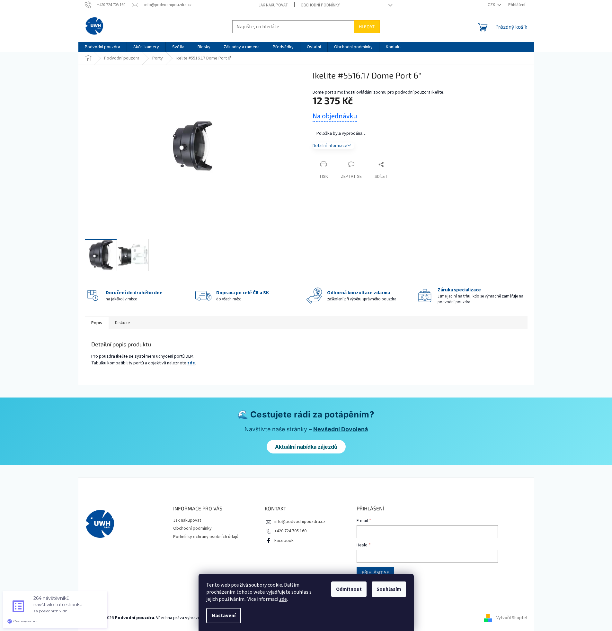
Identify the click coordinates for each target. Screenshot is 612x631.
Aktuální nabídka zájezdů (306, 447)
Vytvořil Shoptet (512, 618)
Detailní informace (330, 145)
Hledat (367, 26)
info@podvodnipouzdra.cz (299, 521)
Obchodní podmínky (320, 5)
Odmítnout (349, 589)
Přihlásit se (375, 572)
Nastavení (223, 615)
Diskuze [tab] (122, 323)
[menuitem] (102, 47)
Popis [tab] (96, 323)
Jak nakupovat (273, 5)
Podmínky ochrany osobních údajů (205, 537)
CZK (492, 5)
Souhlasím (389, 589)
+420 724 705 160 (290, 531)
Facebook (284, 540)
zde (283, 599)
